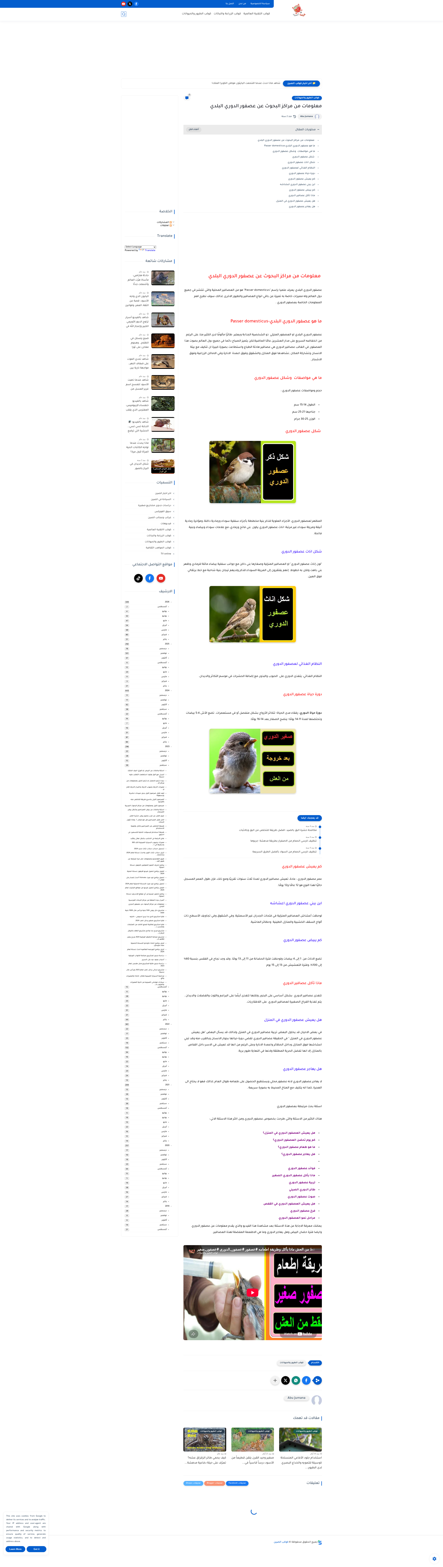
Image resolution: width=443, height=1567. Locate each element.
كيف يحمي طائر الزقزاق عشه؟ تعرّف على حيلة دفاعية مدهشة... (205, 1460)
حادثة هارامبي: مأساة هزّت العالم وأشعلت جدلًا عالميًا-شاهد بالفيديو (138, 280)
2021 (167, 1085)
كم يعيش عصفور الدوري (301, 179)
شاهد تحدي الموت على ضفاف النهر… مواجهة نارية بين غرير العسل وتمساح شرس (138, 364)
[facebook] (136, 4)
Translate (150, 250)
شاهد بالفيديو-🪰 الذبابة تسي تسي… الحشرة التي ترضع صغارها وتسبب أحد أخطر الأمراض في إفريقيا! (137, 427)
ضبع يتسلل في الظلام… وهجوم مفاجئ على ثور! (139, 343)
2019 (167, 1206)
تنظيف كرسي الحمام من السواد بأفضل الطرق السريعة (284, 852)
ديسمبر (163, 649)
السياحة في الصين (161, 499)
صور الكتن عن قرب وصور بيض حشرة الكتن (146, 816)
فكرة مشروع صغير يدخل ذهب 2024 (149, 921)
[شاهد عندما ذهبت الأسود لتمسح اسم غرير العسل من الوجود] (163, 382)
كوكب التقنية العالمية (256, 13)
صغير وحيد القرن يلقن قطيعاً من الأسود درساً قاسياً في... (252, 1460)
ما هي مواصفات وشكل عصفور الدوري (294, 151)
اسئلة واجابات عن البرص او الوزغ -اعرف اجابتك (146, 771)
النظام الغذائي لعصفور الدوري (298, 168)
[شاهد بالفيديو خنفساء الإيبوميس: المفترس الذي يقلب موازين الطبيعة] (163, 403)
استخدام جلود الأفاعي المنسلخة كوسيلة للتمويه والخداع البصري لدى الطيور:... (301, 1463)
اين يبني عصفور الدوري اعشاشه (297, 184)
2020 (167, 1146)
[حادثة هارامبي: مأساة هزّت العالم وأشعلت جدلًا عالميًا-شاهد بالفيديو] (163, 278)
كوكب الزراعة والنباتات (227, 13)
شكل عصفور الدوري (303, 157)
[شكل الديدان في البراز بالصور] (163, 466)
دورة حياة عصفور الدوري (302, 173)
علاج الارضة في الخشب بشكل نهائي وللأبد (147, 839)
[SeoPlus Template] (320, 1542)
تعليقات (165, 225)
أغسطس (162, 607)
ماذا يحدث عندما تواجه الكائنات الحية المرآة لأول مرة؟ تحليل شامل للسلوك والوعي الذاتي (137, 448)
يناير (165, 639)
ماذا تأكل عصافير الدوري (301, 195)
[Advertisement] (221, 52)
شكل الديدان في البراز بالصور (139, 466)
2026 (167, 602)
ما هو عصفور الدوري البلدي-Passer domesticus (289, 146)
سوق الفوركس (163, 511)
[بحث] (123, 14)
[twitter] (130, 4)
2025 (167, 644)
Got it (36, 1549)
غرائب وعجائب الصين (160, 517)
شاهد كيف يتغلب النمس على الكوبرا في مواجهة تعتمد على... (245, 83)
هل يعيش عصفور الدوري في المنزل (295, 201)
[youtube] (123, 4)
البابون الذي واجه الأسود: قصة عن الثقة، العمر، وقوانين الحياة (137, 301)
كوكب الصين (281, 1542)
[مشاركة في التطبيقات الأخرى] (275, 1380)
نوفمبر (164, 653)
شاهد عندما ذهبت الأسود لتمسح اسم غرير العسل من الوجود (137, 385)
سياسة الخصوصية (260, 4)
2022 (167, 1024)
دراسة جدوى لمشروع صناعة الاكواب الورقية (146, 956)
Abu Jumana (306, 116)
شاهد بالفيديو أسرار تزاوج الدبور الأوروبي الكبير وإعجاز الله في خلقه (137, 322)
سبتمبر (163, 709)
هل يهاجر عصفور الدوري (301, 206)
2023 (167, 747)
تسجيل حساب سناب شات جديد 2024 (149, 849)
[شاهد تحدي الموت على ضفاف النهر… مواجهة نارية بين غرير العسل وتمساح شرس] (163, 361)
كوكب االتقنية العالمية (159, 529)
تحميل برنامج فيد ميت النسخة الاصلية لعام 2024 (144, 884)
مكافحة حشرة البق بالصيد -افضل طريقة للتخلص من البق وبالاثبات (278, 830)
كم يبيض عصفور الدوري (302, 190)
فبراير (164, 635)
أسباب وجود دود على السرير (153, 960)
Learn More (15, 1549)
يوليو (164, 611)
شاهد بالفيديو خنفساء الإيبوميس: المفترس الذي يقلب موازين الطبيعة (137, 406)
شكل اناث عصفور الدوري (301, 162)
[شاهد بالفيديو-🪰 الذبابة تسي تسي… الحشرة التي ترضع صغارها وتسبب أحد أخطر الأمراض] (163, 424)
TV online (166, 554)
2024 (167, 691)
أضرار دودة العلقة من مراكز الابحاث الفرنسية (146, 900)
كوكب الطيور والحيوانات (196, 13)
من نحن (242, 4)
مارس (164, 630)
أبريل (164, 625)
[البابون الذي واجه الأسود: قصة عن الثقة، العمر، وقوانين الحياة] (163, 298)
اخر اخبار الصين (163, 493)
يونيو (164, 616)
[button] (306, 1380)
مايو (165, 621)
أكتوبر (164, 658)
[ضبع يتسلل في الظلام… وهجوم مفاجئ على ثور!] (163, 340)
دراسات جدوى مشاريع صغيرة (155, 505)
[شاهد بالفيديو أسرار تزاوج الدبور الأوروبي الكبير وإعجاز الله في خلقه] (163, 320)
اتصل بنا (230, 4)
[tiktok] (138, 578)
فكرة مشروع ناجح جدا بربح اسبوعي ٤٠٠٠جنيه (147, 917)
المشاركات (163, 222)
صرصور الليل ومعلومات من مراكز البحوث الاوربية (144, 806)
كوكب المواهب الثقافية (159, 548)
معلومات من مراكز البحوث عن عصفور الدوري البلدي (286, 140)
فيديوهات (166, 523)
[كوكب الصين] (298, 10)
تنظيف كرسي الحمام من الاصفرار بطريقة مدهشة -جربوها (283, 841)
